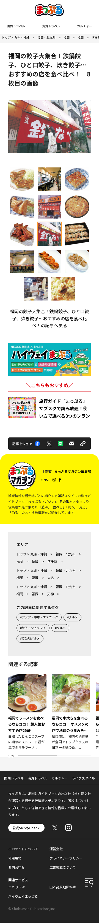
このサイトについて (23, 848)
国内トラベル (16, 26)
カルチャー (84, 26)
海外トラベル (51, 26)
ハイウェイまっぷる (23, 896)
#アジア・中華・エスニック (39, 617)
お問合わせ (16, 867)
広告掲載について (63, 867)
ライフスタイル (83, 778)
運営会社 (56, 848)
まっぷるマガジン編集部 (72, 471)
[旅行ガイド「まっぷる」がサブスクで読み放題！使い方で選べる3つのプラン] (22, 407)
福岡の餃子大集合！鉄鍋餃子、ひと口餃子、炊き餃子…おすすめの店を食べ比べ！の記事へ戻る (49, 318)
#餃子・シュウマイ (33, 628)
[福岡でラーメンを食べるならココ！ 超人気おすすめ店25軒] (27, 712)
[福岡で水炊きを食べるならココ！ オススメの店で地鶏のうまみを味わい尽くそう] (71, 712)
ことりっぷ (16, 887)
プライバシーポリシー (66, 858)
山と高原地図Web (63, 887)
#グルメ (72, 617)
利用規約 (14, 858)
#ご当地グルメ (30, 638)
